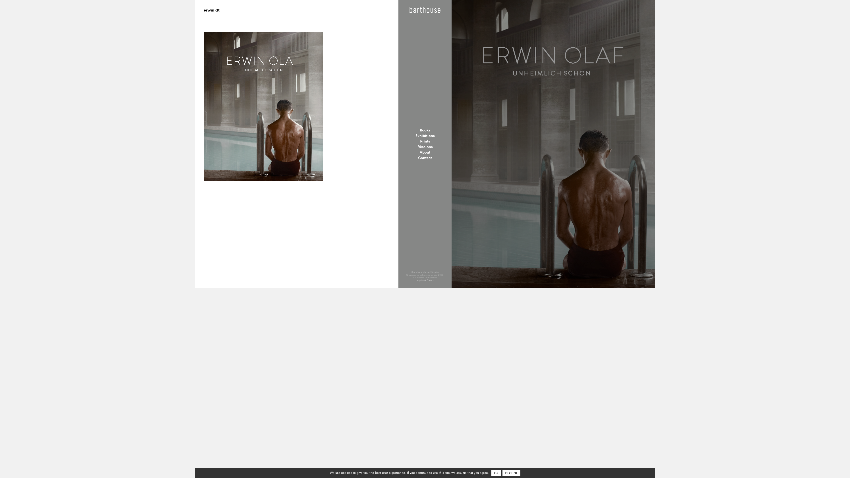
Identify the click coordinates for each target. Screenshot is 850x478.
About (425, 152)
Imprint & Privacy (425, 280)
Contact (425, 157)
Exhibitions (425, 135)
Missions (425, 146)
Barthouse (425, 10)
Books (425, 130)
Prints (425, 141)
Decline (511, 473)
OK (496, 473)
